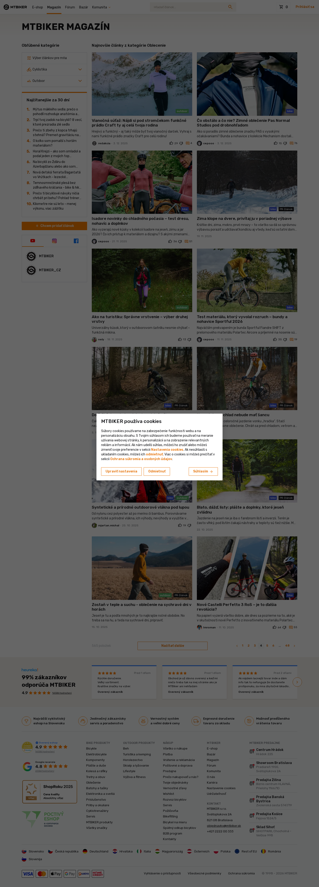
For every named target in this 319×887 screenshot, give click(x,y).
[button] (154, 454)
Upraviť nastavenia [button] (121, 471)
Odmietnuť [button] (157, 471)
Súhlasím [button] (203, 471)
